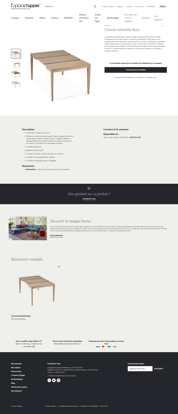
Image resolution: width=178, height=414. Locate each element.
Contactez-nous (89, 199)
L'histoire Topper (18, 375)
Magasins (120, 6)
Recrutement (16, 391)
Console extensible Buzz (20, 316)
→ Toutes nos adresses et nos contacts (61, 376)
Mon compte (151, 6)
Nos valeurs (15, 368)
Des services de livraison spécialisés (67, 341)
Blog (13, 383)
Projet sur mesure (108, 6)
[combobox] (70, 6)
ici (34, 346)
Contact (129, 6)
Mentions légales (50, 406)
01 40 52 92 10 (59, 372)
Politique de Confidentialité (89, 406)
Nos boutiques (17, 379)
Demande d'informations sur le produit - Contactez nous (135, 77)
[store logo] (26, 6)
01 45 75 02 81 (135, 137)
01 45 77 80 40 (77, 368)
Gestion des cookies (19, 387)
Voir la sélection (56, 235)
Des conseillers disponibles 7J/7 (29, 341)
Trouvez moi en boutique (136, 70)
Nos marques (16, 364)
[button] (16, 64)
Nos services (16, 371)
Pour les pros (139, 6)
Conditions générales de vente (68, 406)
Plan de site (104, 406)
